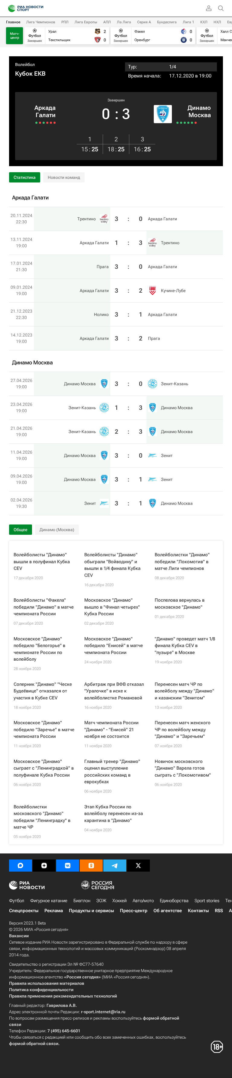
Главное (13, 22)
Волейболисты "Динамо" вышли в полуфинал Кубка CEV (42, 561)
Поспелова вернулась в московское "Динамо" (180, 603)
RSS (219, 910)
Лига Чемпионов (40, 22)
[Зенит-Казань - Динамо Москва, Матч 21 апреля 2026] (185, 123)
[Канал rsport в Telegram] (114, 865)
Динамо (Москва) (57, 529)
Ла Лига (124, 22)
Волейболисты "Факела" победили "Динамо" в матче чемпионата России (44, 606)
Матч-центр (14, 36)
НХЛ (217, 22)
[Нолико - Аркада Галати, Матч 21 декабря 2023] (40, 123)
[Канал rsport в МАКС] (20, 865)
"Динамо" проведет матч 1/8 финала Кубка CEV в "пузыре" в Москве (185, 645)
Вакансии (19, 935)
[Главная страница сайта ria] (10, 8)
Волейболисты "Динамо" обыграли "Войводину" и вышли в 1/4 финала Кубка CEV (112, 565)
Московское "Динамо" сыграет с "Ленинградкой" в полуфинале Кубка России (44, 768)
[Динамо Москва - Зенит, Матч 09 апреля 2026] (192, 123)
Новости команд (64, 177)
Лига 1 (188, 22)
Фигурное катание (48, 900)
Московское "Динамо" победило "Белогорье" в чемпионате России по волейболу (39, 649)
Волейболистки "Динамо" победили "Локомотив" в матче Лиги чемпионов (182, 561)
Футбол (16, 900)
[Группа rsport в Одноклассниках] (91, 865)
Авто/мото (143, 900)
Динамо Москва (199, 111)
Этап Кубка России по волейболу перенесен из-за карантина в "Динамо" (113, 813)
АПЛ (107, 22)
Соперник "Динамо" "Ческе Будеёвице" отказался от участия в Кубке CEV (43, 691)
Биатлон (81, 900)
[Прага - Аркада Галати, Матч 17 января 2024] (47, 123)
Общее (20, 529)
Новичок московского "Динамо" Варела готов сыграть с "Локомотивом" (183, 768)
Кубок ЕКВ (30, 73)
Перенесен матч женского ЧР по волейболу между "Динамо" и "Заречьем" (183, 729)
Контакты (198, 910)
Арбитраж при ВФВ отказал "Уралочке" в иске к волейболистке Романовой (114, 691)
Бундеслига (167, 22)
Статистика (25, 177)
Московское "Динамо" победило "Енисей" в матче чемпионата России (113, 645)
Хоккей (119, 900)
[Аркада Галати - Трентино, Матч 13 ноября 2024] (51, 123)
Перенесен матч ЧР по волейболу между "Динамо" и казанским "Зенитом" (184, 691)
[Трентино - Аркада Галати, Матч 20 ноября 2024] (54, 123)
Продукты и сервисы (91, 910)
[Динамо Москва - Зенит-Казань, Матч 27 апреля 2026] (177, 123)
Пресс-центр (133, 910)
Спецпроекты (23, 910)
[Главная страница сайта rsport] (39, 8)
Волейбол (25, 64)
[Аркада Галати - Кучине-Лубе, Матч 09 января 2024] (44, 123)
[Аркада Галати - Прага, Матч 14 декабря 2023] (36, 123)
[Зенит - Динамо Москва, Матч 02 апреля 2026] (196, 123)
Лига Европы (86, 22)
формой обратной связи (33, 1043)
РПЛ (65, 22)
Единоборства (174, 900)
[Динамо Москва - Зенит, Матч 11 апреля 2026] (188, 123)
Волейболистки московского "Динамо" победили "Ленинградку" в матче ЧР (42, 817)
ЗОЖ (101, 900)
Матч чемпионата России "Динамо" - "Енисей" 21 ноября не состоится (111, 729)
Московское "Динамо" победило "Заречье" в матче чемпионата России (44, 729)
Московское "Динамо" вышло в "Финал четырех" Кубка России (112, 606)
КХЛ (204, 22)
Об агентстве (167, 910)
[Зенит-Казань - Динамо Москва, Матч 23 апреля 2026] (181, 123)
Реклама (53, 910)
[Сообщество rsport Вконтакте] (67, 865)
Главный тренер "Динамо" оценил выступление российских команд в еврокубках (112, 772)
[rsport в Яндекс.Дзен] (44, 865)
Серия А (144, 22)
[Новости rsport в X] (138, 865)
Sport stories (207, 900)
